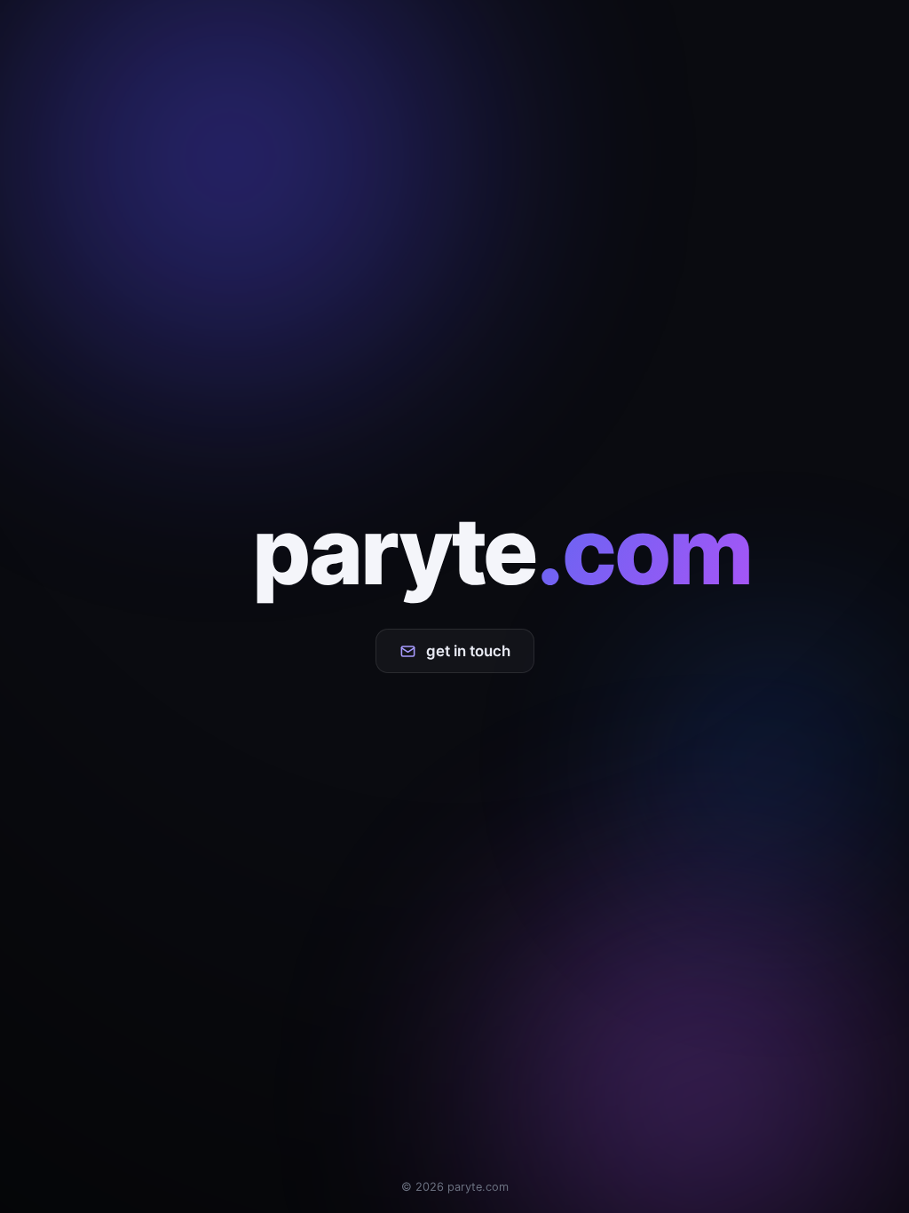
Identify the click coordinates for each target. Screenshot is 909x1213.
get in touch (468, 651)
